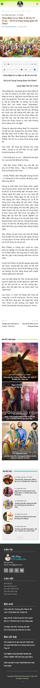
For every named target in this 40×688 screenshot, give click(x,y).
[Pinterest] (23, 333)
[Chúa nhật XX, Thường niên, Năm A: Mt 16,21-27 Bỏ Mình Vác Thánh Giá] (20, 362)
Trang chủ (4, 11)
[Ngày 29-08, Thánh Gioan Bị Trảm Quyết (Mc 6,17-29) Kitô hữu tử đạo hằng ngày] (20, 401)
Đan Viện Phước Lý (10, 586)
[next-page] (6, 463)
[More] (34, 32)
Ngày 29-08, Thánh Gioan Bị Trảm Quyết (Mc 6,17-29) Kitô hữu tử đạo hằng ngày (20, 417)
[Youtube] (22, 570)
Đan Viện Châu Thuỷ (10, 591)
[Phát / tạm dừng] (5, 64)
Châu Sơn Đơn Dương (10, 26)
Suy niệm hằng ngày (20, 414)
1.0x (25, 69)
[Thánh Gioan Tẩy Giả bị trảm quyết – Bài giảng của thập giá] (8, 517)
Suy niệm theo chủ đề (21, 514)
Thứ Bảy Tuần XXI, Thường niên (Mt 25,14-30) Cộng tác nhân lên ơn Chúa (20, 457)
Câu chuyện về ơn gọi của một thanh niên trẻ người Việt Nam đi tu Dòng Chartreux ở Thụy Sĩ (19, 645)
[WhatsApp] (28, 333)
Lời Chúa (10, 11)
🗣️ (35, 69)
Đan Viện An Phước (10, 594)
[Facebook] (14, 333)
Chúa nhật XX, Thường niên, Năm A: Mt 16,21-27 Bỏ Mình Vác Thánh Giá (20, 378)
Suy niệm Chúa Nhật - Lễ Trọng (22, 11)
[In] (10, 333)
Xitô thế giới (8, 583)
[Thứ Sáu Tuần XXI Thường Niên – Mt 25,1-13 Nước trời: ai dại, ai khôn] (8, 529)
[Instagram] (11, 570)
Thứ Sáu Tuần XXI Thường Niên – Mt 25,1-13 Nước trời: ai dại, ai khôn (26, 530)
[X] (19, 333)
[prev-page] (3, 463)
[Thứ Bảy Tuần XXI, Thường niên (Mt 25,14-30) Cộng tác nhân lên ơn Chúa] (20, 440)
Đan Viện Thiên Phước (11, 589)
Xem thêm (19, 537)
